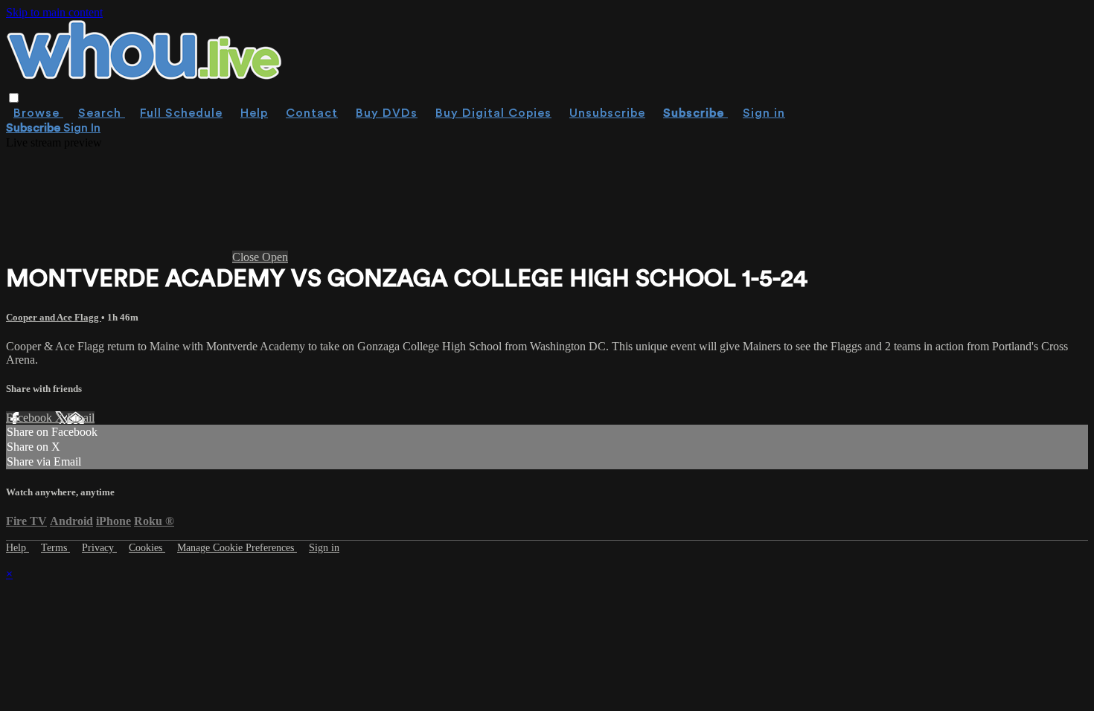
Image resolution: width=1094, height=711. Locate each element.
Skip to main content (54, 12)
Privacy (99, 547)
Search (101, 113)
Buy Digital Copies (493, 113)
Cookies (147, 547)
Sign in (764, 113)
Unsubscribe (607, 113)
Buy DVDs (387, 113)
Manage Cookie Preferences (237, 547)
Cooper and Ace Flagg (53, 317)
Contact (312, 113)
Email (81, 417)
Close (247, 257)
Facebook (30, 417)
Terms (55, 547)
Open (275, 257)
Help (254, 113)
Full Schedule (181, 113)
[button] (14, 98)
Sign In (81, 128)
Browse (38, 113)
